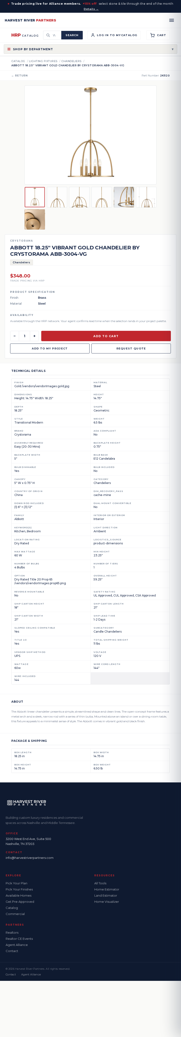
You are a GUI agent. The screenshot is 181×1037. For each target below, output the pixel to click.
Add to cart (106, 336)
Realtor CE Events (19, 938)
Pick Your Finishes (19, 889)
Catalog (18, 61)
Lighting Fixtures (43, 61)
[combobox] (55, 35)
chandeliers (71, 61)
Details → (91, 9)
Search (72, 35)
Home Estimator (106, 889)
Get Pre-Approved (20, 901)
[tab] (35, 197)
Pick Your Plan (16, 883)
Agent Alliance (17, 945)
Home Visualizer (106, 901)
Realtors (12, 932)
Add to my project (50, 348)
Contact (12, 951)
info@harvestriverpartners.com (29, 858)
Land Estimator (105, 895)
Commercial (15, 914)
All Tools (100, 883)
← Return (19, 75)
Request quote (131, 348)
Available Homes (18, 895)
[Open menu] (171, 20)
